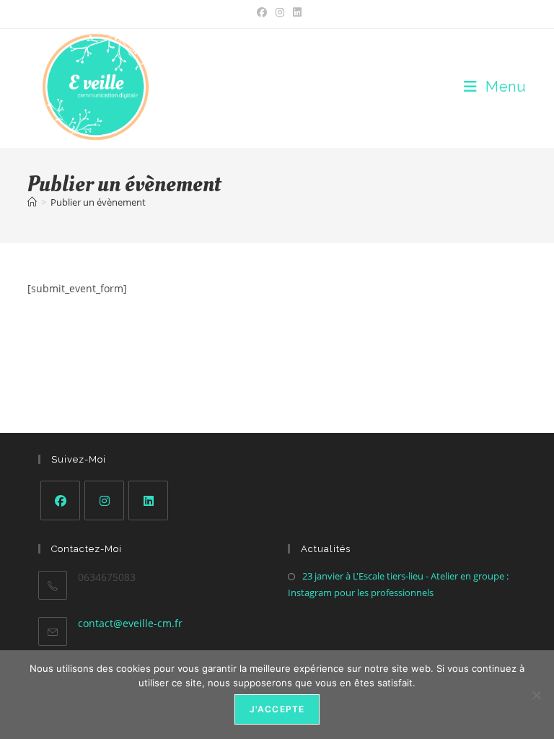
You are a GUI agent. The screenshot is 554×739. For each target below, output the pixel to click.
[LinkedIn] (148, 500)
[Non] (536, 695)
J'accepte (277, 709)
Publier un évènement (98, 202)
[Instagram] (104, 500)
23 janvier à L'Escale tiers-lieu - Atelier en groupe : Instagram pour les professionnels (398, 584)
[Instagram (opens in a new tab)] (280, 12)
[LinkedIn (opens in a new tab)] (295, 12)
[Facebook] (60, 500)
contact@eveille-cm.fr (130, 623)
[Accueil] (32, 202)
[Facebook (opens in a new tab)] (261, 12)
